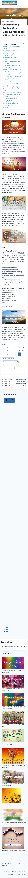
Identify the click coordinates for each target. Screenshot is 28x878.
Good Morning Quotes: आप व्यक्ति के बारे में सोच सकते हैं (14, 77)
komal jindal (6, 39)
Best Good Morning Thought (12, 99)
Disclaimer (22, 871)
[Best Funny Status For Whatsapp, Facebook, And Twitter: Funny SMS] (14, 776)
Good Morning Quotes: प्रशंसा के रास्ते (14, 73)
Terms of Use (21, 874)
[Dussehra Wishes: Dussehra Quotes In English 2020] (14, 717)
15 (19, 351)
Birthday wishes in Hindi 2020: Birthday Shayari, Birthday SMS (7, 381)
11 (4, 351)
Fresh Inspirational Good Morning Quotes (12, 90)
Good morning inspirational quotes (14, 84)
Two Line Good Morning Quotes (11, 58)
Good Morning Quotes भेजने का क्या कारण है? (12, 70)
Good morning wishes (8, 371)
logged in (12, 646)
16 (23, 351)
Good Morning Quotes (11, 54)
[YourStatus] (9, 3)
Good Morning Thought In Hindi (12, 95)
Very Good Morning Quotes (13, 92)
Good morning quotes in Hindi (10, 361)
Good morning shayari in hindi (10, 364)
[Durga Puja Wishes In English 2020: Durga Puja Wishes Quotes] (14, 756)
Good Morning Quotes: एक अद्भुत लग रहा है (14, 80)
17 (4, 354)
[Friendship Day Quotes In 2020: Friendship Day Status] (14, 838)
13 (11, 351)
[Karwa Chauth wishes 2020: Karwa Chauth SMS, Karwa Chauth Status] (14, 699)
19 (11, 354)
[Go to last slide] (6, 400)
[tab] (7, 627)
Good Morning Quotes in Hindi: (12, 51)
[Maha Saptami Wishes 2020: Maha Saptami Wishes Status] (14, 681)
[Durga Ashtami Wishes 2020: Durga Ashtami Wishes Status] (14, 663)
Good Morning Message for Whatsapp (12, 66)
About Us (6, 871)
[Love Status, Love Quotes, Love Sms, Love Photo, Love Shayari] (14, 815)
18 (7, 354)
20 (15, 354)
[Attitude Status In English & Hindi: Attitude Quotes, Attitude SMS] (14, 735)
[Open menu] (24, 3)
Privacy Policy (12, 874)
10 (23, 347)
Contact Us (14, 871)
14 (15, 351)
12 (7, 351)
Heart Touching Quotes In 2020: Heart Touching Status (21, 381)
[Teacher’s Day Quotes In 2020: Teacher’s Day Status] (14, 795)
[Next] (12, 400)
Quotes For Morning (12, 55)
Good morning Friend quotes (13, 87)
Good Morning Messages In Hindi (12, 47)
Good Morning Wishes (8, 21)
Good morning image (8, 358)
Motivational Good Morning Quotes (12, 62)
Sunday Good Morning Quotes (11, 104)
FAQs (6, 107)
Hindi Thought (11, 102)
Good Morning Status (8, 368)
